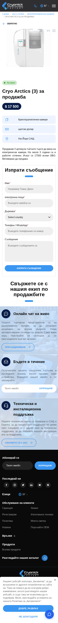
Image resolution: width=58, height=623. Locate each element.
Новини (6, 527)
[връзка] (6, 485)
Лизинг (34, 508)
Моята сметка (38, 521)
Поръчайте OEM (40, 527)
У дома (5, 14)
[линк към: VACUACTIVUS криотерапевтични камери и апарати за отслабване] (12, 6)
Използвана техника (42, 514)
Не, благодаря (28, 616)
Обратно (12, 23)
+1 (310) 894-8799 (35, 6)
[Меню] (54, 6)
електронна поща (15, 197)
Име (7, 183)
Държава (10, 211)
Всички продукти (11, 549)
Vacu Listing (18, 14)
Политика (7, 521)
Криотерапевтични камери (40, 14)
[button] (55, 579)
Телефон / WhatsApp (16, 225)
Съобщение (11, 239)
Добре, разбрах (28, 608)
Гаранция (7, 508)
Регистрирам (9, 514)
